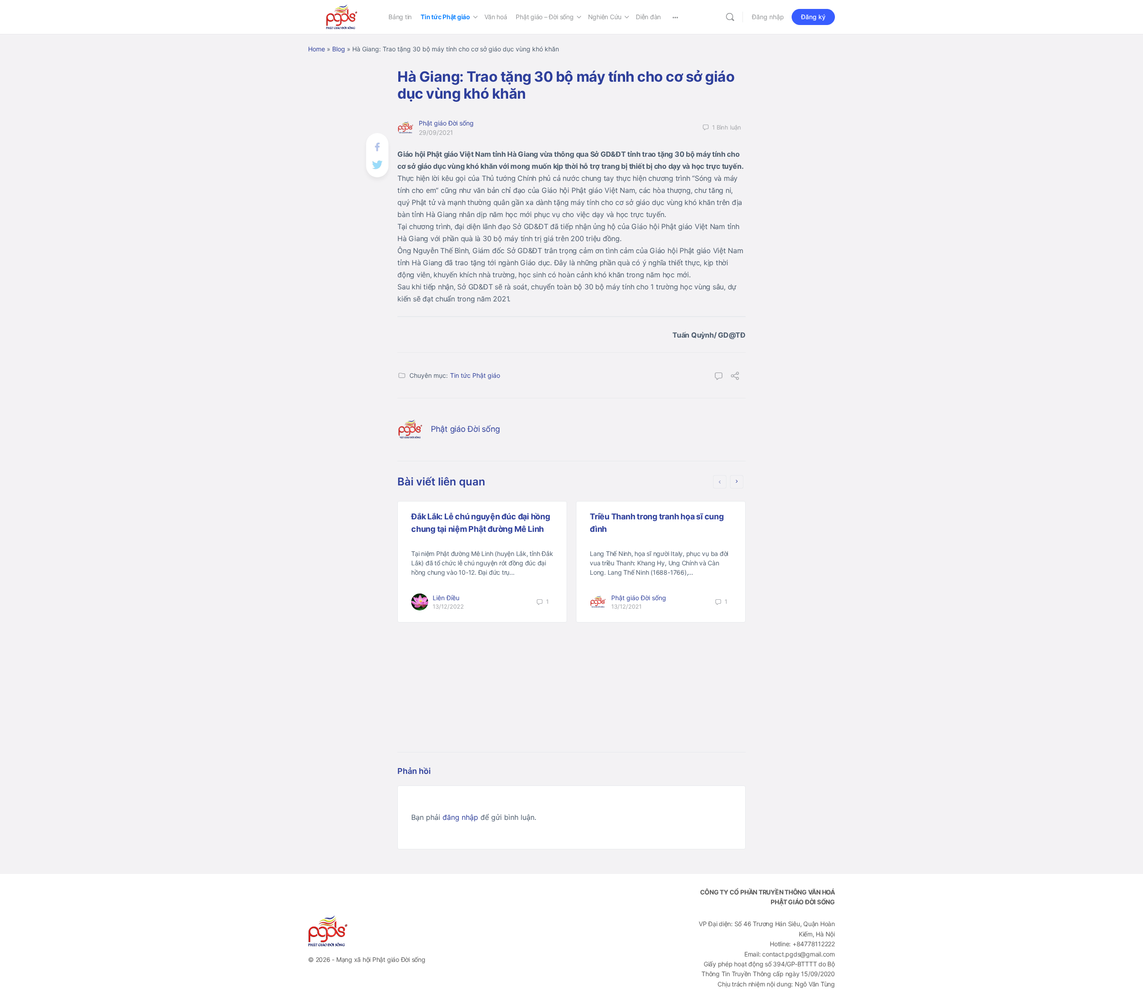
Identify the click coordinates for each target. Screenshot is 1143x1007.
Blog (338, 49)
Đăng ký (813, 17)
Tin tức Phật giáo (475, 375)
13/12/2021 (626, 606)
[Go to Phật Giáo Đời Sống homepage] (341, 16)
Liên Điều (446, 598)
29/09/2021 (436, 132)
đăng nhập (460, 817)
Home (316, 49)
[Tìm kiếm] (730, 17)
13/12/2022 (448, 606)
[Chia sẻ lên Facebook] (377, 146)
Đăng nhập (768, 17)
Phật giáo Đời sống (446, 123)
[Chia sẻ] (735, 376)
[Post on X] (377, 163)
